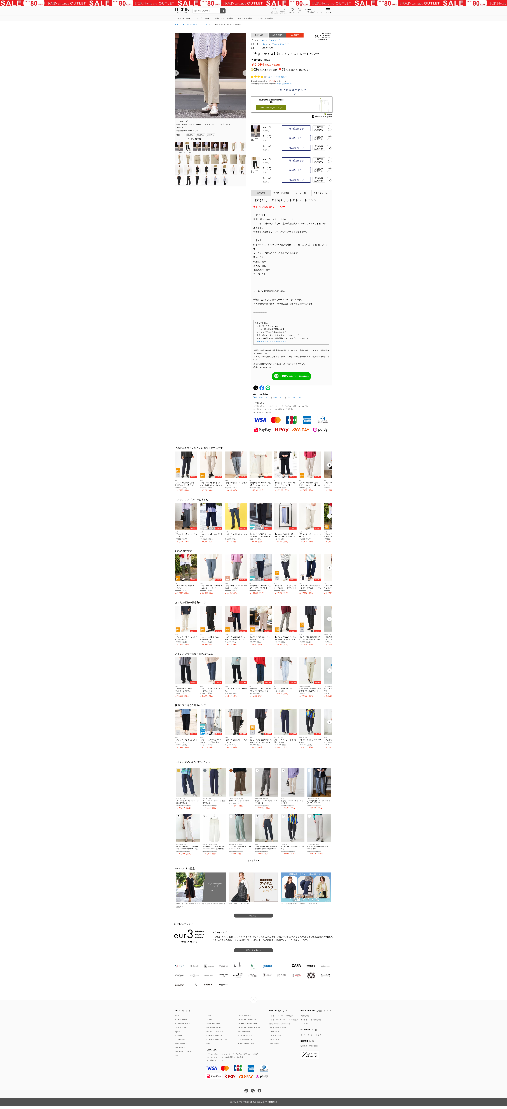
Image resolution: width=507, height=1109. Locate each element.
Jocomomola (180, 1039)
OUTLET (178, 1055)
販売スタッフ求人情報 (309, 1046)
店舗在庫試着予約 (318, 128)
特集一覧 (252, 916)
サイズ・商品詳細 (281, 193)
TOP (176, 24)
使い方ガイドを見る (322, 116)
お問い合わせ (274, 1043)
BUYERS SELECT (245, 1036)
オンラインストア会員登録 (311, 1020)
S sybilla (178, 1036)
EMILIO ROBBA (244, 1032)
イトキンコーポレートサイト (312, 1035)
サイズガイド (274, 1039)
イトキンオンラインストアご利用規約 (283, 1020)
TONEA (209, 1020)
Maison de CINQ (244, 1016)
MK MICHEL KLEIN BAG (247, 1020)
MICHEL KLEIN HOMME (247, 1024)
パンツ (205, 24)
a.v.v (177, 1016)
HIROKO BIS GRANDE (184, 1051)
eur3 (208, 1043)
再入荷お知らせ (296, 128)
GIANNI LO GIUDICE (214, 1032)
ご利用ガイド (274, 1032)
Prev (177, 73)
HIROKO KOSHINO (245, 1039)
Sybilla (177, 1032)
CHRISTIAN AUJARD (214, 1036)
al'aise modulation (213, 1024)
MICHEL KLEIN (181, 1020)
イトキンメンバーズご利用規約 (281, 1016)
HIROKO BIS (180, 1047)
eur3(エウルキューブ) (190, 24)
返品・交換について (261, 397)
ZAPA (208, 1016)
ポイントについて (294, 397)
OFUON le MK (180, 1028)
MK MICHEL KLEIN (182, 1024)
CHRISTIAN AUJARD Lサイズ (218, 1039)
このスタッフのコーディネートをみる (270, 341)
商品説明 (261, 193)
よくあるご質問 (275, 1036)
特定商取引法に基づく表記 (279, 1024)
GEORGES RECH (213, 1028)
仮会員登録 (305, 1016)
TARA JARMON (181, 1043)
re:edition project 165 (246, 1043)
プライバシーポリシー (277, 1028)
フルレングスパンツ (280, 44)
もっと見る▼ (253, 860)
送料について (278, 397)
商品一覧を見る (252, 950)
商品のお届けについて (284, 84)
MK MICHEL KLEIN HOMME (249, 1028)
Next (244, 73)
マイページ (305, 1024)
